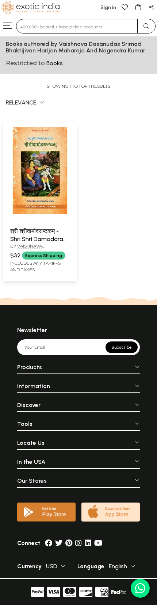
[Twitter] (58, 542)
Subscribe (121, 347)
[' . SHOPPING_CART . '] (138, 7)
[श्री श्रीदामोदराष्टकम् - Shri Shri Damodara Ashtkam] (40, 212)
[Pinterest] (68, 542)
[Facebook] (48, 542)
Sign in (108, 7)
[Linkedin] (88, 542)
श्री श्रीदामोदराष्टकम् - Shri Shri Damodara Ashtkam (36, 239)
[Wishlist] (124, 7)
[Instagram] (78, 542)
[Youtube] (98, 542)
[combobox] (77, 26)
